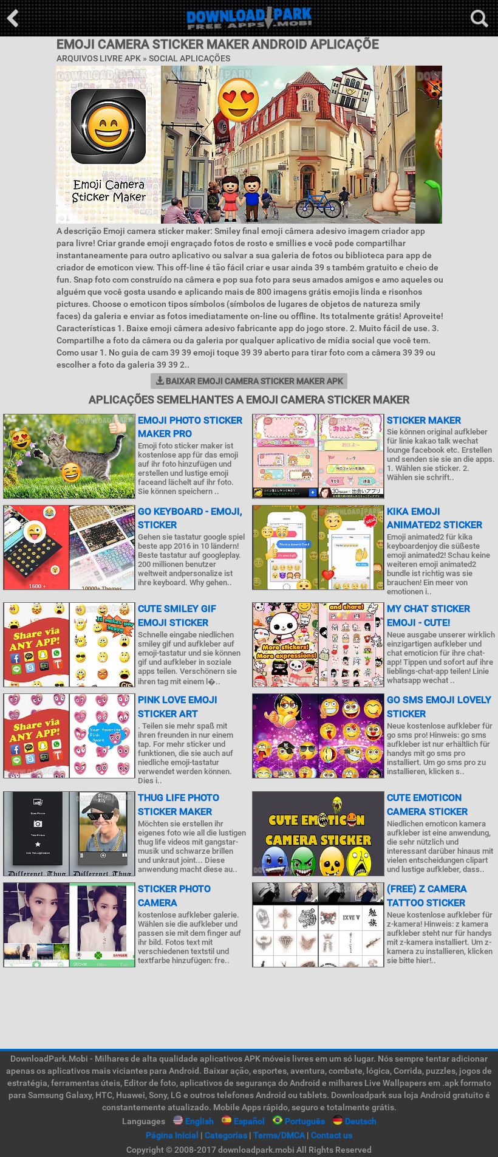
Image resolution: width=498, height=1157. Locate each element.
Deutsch (361, 1121)
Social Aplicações (189, 58)
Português (305, 1121)
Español (249, 1121)
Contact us (331, 1135)
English (199, 1121)
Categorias (226, 1135)
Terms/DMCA (279, 1135)
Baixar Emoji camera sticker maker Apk (253, 381)
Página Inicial (172, 1135)
